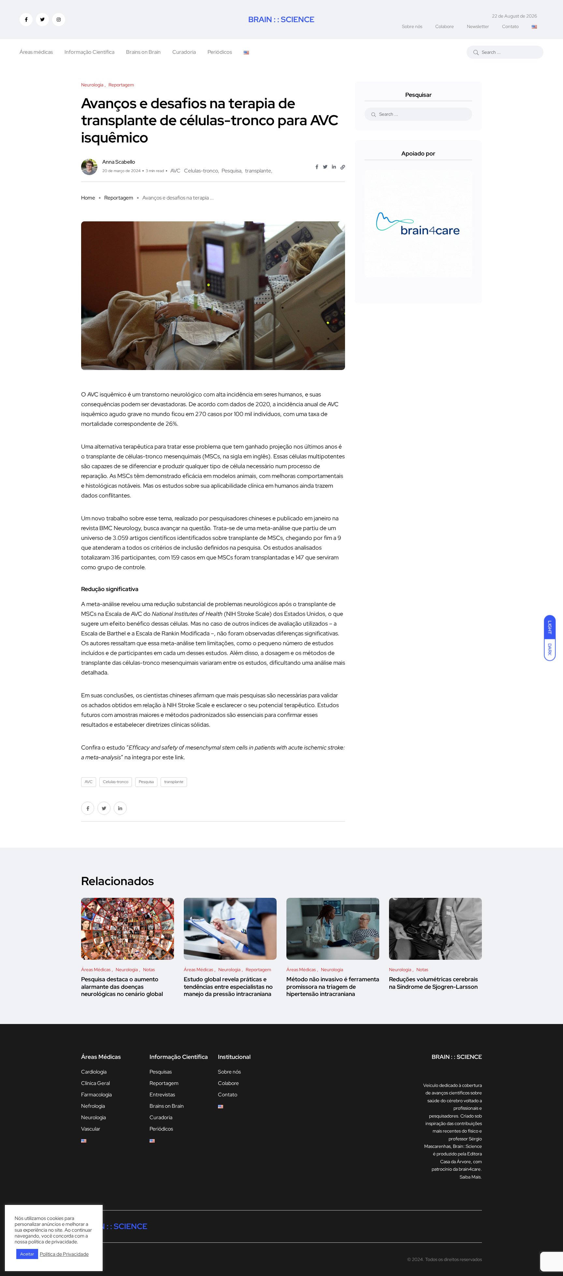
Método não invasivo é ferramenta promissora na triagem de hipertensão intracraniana (332, 987)
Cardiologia (94, 1071)
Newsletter (478, 26)
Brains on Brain (143, 52)
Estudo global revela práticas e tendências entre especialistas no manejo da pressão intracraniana (228, 987)
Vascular (90, 1128)
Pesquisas (161, 1071)
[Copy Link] (342, 167)
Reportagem (118, 197)
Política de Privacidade (64, 1254)
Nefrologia (93, 1106)
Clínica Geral (95, 1083)
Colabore (444, 26)
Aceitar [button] (27, 1254)
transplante (258, 170)
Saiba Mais (470, 1177)
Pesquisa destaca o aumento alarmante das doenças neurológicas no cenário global (122, 987)
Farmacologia (96, 1094)
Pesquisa (231, 170)
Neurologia (93, 1117)
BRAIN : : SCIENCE (281, 19)
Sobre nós (412, 26)
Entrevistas (162, 1094)
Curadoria (184, 52)
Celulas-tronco (201, 170)
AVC (175, 170)
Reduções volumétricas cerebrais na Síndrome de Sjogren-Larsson (433, 983)
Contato (510, 26)
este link (173, 757)
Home (88, 197)
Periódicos (220, 52)
